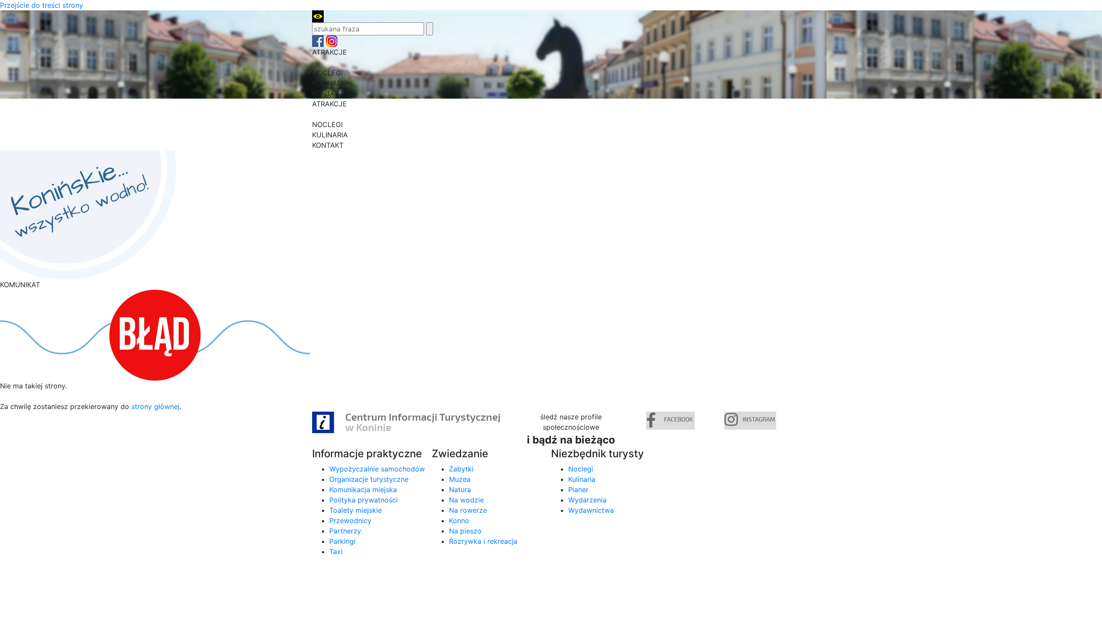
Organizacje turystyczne (369, 479)
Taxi (336, 551)
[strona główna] (88, 214)
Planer (578, 489)
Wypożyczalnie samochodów (377, 469)
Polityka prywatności (363, 500)
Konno (459, 520)
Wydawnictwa (591, 510)
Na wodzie (466, 500)
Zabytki (461, 469)
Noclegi (580, 469)
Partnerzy (345, 531)
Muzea (460, 479)
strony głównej (155, 406)
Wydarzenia (587, 500)
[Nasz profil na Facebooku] (318, 40)
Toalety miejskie (355, 510)
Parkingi (342, 541)
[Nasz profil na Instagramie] (331, 40)
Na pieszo (465, 531)
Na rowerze (468, 510)
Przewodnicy (350, 520)
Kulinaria (581, 479)
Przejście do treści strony (41, 5)
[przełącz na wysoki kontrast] (318, 15)
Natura (460, 489)
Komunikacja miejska (363, 489)
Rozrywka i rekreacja (483, 541)
